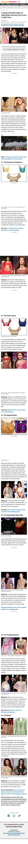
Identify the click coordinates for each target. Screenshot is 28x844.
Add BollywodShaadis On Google (10, 7)
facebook (17, 831)
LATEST (3, 4)
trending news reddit (14, 835)
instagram (6, 833)
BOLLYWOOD (15, 4)
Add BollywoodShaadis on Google (14, 49)
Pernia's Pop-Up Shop (12, 207)
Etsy (8, 460)
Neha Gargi (4, 20)
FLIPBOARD (10, 24)
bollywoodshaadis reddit (17, 833)
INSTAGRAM (21, 24)
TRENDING (8, 4)
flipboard (11, 831)
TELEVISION (22, 4)
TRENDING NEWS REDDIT (19, 25)
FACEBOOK (15, 24)
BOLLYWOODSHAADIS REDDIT (7, 25)
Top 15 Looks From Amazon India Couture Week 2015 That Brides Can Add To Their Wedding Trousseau (14, 792)
